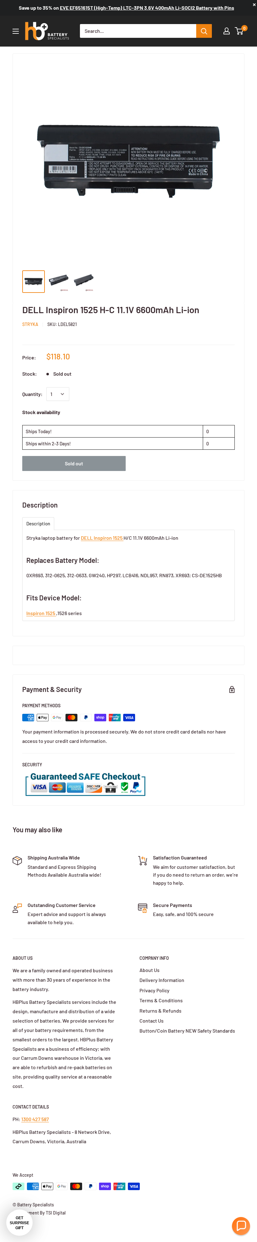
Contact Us (151, 1021)
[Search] (204, 31)
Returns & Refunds (160, 1011)
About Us (149, 970)
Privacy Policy (154, 990)
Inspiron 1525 (41, 613)
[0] (239, 31)
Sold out (74, 463)
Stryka (30, 324)
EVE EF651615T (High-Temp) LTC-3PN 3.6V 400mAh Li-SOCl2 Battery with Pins (147, 8)
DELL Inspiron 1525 (102, 538)
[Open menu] (16, 31)
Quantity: (32, 394)
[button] (241, 1226)
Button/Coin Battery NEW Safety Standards (187, 1031)
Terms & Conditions (161, 1000)
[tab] (38, 523)
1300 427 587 (35, 1119)
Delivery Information (161, 980)
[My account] (226, 31)
